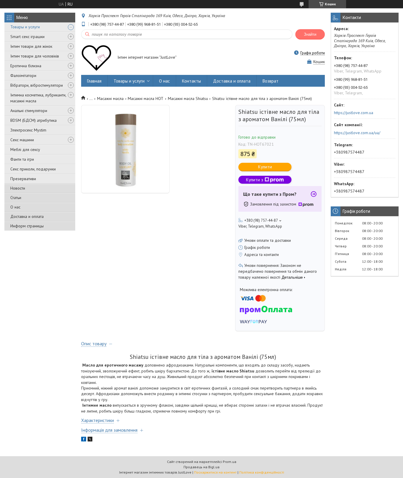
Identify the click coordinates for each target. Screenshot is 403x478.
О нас (15, 207)
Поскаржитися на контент (215, 472)
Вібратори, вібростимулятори (36, 85)
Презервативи (23, 178)
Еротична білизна (25, 65)
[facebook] (83, 440)
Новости (17, 188)
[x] (90, 440)
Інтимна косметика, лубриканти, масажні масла (38, 98)
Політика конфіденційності (261, 472)
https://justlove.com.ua (353, 112)
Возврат (271, 81)
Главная (94, 81)
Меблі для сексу (25, 149)
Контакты (191, 81)
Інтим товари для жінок (31, 46)
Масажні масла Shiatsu (188, 98)
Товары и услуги (25, 26)
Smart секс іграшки (27, 36)
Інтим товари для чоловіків (34, 56)
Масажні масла (110, 98)
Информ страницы (27, 226)
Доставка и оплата (27, 216)
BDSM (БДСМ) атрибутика (33, 120)
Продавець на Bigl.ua (201, 467)
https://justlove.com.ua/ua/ (357, 132)
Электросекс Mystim (28, 130)
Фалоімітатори (23, 75)
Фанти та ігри (22, 159)
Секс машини (22, 139)
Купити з (254, 180)
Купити (265, 167)
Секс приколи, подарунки (33, 169)
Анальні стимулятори (28, 110)
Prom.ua (229, 461)
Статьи (15, 197)
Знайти (310, 34)
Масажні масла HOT (145, 98)
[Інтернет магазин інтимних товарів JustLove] (96, 58)
